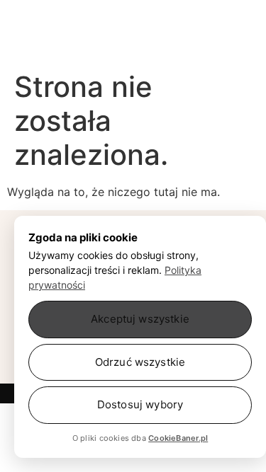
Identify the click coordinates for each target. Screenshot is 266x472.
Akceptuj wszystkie (140, 319)
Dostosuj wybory (140, 404)
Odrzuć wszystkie (140, 362)
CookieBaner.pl (178, 438)
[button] (62, 46)
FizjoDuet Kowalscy (133, 13)
